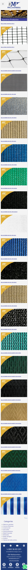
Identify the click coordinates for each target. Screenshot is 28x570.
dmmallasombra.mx (13, 558)
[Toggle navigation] (3, 3)
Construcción (6, 528)
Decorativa (6, 529)
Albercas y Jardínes (8, 524)
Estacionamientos (8, 531)
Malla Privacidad (7, 533)
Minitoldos (6, 535)
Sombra (5, 538)
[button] (25, 567)
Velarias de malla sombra (10, 540)
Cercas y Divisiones (8, 526)
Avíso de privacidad (14, 560)
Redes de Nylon (7, 536)
